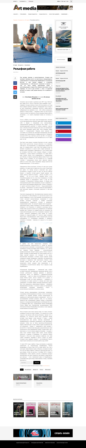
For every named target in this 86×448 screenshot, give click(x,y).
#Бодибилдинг (28, 369)
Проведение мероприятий (37, 442)
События (15, 14)
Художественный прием (21, 383)
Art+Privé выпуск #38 (60, 80)
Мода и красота (43, 14)
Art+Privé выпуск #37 (41, 413)
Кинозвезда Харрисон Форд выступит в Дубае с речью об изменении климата (62, 89)
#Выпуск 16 (35, 369)
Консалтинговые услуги (62, 442)
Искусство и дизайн (54, 14)
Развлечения (64, 14)
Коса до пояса (39, 383)
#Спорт (41, 369)
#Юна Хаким (47, 369)
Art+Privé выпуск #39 (60, 73)
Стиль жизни (23, 14)
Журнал (15, 1)
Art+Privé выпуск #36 (54, 413)
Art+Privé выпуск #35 (66, 413)
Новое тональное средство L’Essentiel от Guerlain (62, 109)
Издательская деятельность (22, 442)
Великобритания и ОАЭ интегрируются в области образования (62, 100)
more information (46, 365)
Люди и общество (32, 14)
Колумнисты (23, 1)
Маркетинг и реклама (50, 442)
